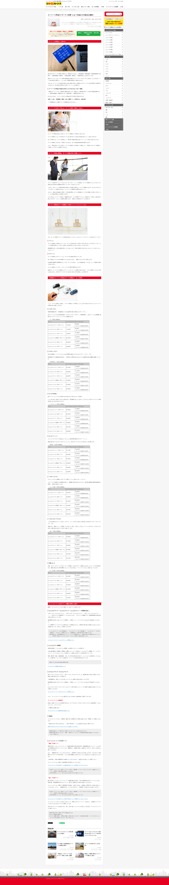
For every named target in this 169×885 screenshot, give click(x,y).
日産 (106, 61)
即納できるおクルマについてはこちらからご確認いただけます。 (63, 726)
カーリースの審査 (109, 39)
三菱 (106, 73)
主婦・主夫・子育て (109, 107)
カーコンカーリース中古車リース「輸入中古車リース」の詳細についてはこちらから (68, 799)
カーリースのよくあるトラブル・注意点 (113, 54)
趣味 (106, 117)
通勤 (106, 109)
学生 (106, 112)
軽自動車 (107, 80)
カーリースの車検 (109, 47)
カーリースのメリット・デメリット (112, 35)
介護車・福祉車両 (109, 100)
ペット (107, 114)
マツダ (107, 66)
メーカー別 (108, 56)
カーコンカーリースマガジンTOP (51, 9)
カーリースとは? (98, 839)
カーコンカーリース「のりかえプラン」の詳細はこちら (61, 691)
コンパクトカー (109, 83)
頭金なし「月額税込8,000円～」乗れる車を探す (88, 33)
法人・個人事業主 (95, 6)
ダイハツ (107, 76)
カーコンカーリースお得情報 (112, 6)
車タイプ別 (108, 78)
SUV (106, 95)
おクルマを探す (120, 1)
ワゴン (107, 90)
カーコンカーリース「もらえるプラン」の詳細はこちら (61, 640)
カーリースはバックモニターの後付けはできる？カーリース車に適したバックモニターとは (93, 833)
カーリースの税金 (109, 52)
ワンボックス (108, 93)
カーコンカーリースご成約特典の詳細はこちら (59, 710)
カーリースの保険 (109, 49)
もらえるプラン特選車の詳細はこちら (57, 666)
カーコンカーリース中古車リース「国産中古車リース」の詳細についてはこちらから (68, 765)
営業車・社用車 (109, 102)
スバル (107, 68)
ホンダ (107, 64)
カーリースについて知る (111, 30)
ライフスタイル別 (109, 105)
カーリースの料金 (66, 837)
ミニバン (107, 88)
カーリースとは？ (109, 32)
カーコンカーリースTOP (113, 1)
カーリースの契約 (70, 849)
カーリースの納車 (109, 44)
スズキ (107, 71)
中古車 (102, 6)
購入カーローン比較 (85, 6)
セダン (107, 85)
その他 (121, 6)
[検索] (120, 14)
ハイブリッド (108, 97)
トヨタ (107, 59)
